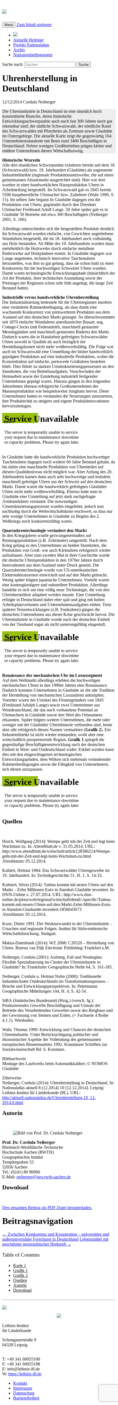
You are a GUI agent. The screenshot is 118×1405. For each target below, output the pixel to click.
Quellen (20, 1280)
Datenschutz (24, 1393)
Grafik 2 (20, 1275)
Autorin (20, 1285)
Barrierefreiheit (26, 1398)
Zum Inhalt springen (34, 24)
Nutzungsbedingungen (32, 54)
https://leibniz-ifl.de (24, 1374)
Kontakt (20, 1383)
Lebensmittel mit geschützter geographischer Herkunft (55, 1241)
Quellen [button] (12, 821)
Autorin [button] (12, 1113)
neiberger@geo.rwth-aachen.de (43, 1177)
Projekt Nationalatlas (31, 45)
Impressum (22, 1388)
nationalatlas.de (39, 11)
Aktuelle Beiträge (28, 40)
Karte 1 (19, 1265)
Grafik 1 (20, 1270)
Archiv (19, 49)
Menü (8, 25)
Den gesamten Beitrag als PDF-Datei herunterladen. (47, 1207)
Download (22, 1290)
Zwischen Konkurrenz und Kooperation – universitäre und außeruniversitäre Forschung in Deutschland (55, 1236)
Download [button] (15, 1187)
